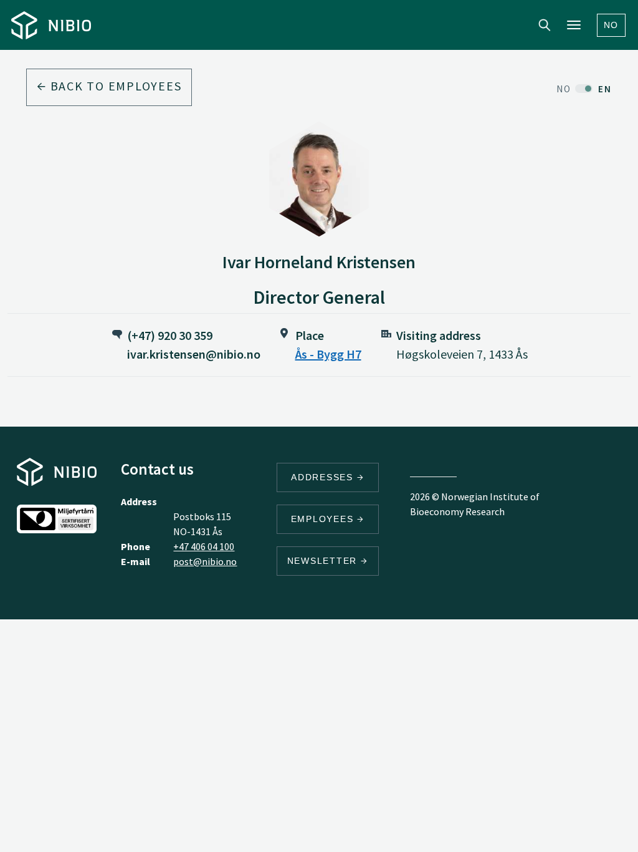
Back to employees (114, 86)
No (611, 25)
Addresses (324, 477)
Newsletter (324, 561)
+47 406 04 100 (203, 546)
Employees (324, 519)
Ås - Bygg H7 (328, 354)
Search (544, 24)
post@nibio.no (205, 561)
